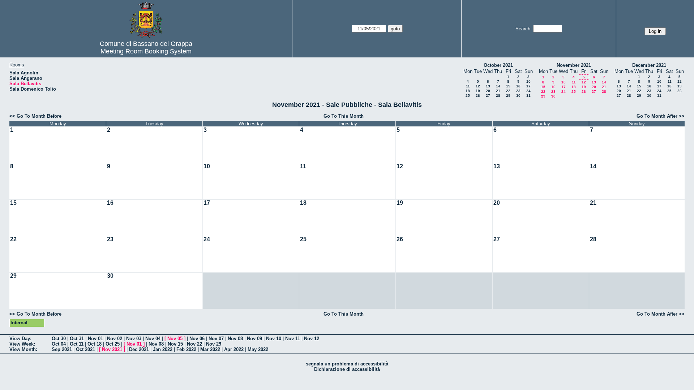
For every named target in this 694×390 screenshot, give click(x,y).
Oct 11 (76, 344)
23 (518, 91)
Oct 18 (94, 344)
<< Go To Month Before (35, 116)
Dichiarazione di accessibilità (347, 369)
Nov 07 (216, 338)
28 (498, 96)
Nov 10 (273, 338)
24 (528, 91)
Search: (523, 28)
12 (478, 86)
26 (478, 96)
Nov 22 (194, 344)
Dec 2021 (139, 349)
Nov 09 (254, 338)
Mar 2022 (210, 349)
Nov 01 (95, 338)
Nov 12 (311, 338)
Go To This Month (344, 116)
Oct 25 (113, 344)
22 (508, 91)
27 (488, 96)
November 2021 (574, 65)
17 (528, 86)
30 (518, 96)
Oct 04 (59, 344)
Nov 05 (175, 338)
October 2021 (498, 65)
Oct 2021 (85, 349)
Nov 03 (133, 338)
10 (528, 81)
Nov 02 (114, 338)
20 (488, 91)
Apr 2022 (234, 349)
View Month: (23, 349)
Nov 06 (197, 338)
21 (498, 91)
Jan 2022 (162, 349)
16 (518, 86)
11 (468, 86)
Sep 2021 (62, 349)
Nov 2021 (112, 349)
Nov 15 (175, 344)
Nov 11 (292, 338)
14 (498, 86)
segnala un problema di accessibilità (347, 364)
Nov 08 (235, 338)
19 (478, 91)
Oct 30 (59, 338)
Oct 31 (77, 338)
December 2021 (649, 65)
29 (508, 96)
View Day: (20, 338)
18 (468, 91)
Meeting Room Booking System (146, 51)
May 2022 (258, 349)
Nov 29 (213, 344)
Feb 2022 (186, 349)
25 (468, 96)
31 (528, 96)
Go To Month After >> (661, 116)
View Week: (22, 344)
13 (488, 86)
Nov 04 (152, 338)
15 (508, 86)
